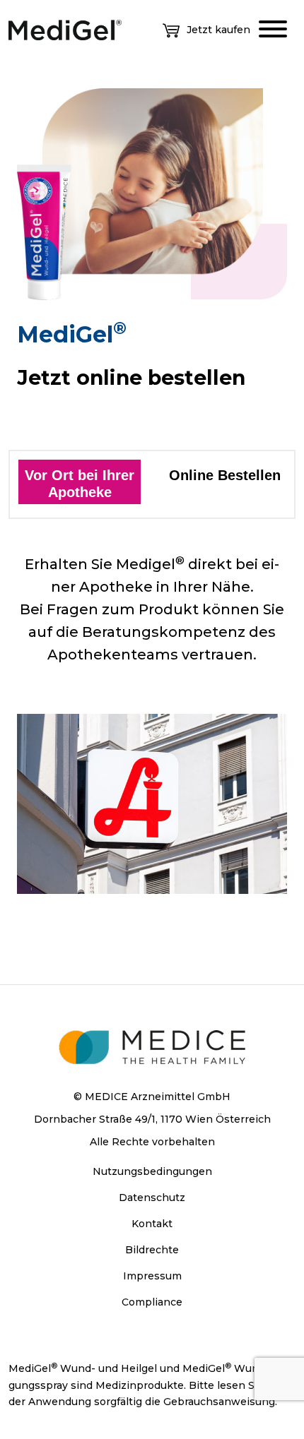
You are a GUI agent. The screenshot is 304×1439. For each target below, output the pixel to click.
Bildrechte (152, 1249)
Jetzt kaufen (218, 29)
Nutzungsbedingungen (152, 1171)
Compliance (152, 1302)
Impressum (152, 1276)
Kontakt (152, 1223)
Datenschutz (152, 1197)
